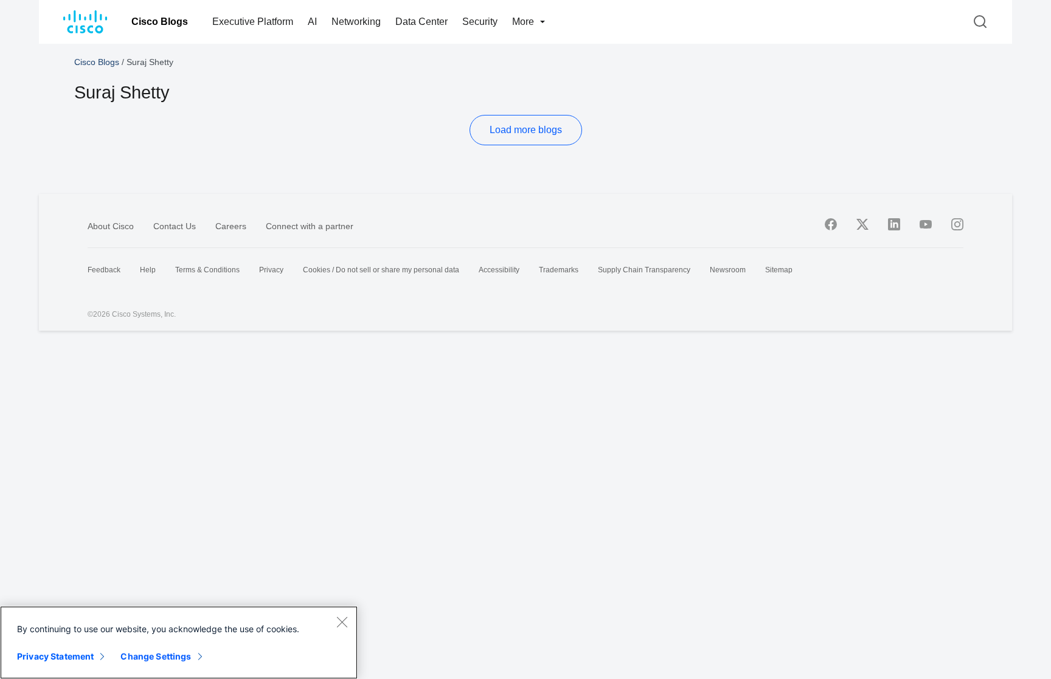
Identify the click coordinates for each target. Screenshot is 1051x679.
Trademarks (558, 270)
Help (148, 270)
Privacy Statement (55, 656)
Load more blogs (526, 130)
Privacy (271, 270)
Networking (356, 21)
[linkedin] (894, 224)
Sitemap (779, 270)
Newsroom (728, 270)
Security (480, 21)
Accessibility (499, 270)
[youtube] (926, 224)
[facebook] (831, 224)
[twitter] (862, 224)
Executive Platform (252, 21)
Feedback (104, 270)
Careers (230, 226)
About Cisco (111, 226)
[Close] (342, 622)
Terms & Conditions (207, 270)
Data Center (421, 21)
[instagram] (957, 224)
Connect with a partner (309, 226)
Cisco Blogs (159, 21)
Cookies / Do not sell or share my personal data (381, 270)
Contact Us (174, 226)
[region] (179, 642)
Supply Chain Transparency (644, 270)
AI (312, 21)
